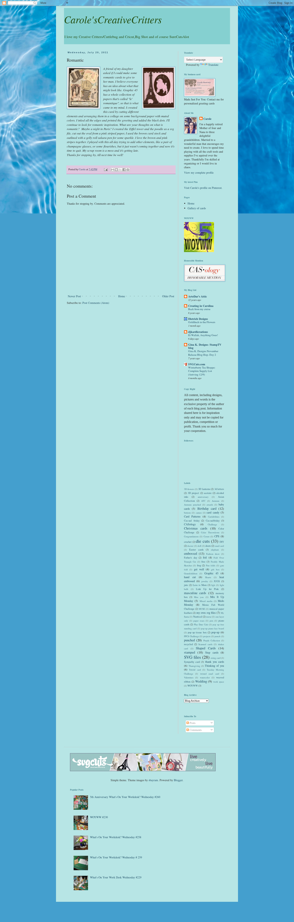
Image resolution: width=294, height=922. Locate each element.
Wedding (201, 681)
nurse (208, 616)
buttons (187, 512)
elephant (215, 549)
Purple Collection (211, 640)
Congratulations (191, 536)
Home (121, 296)
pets (211, 620)
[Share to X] (120, 170)
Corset (206, 536)
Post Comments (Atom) (95, 303)
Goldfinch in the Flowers (201, 322)
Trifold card (195, 669)
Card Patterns (192, 516)
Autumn (215, 500)
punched (189, 640)
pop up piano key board (212, 628)
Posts (192, 723)
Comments (195, 730)
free (203, 561)
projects (206, 636)
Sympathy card (192, 662)
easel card (219, 545)
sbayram (153, 780)
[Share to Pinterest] (128, 170)
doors (208, 546)
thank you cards (214, 662)
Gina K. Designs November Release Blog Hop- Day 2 (203, 352)
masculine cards (195, 593)
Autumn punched (192, 504)
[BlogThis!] (116, 170)
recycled (188, 644)
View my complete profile (199, 172)
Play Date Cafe (201, 624)
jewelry (204, 581)
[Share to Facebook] (124, 170)
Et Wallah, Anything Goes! (203, 335)
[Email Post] (105, 169)
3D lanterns (204, 489)
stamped (189, 652)
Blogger (178, 780)
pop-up (215, 632)
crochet (188, 542)
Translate (213, 65)
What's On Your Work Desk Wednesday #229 (115, 877)
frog (199, 565)
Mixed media (206, 601)
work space (218, 681)
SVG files (192, 657)
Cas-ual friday (192, 520)
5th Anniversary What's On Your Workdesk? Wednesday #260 (125, 797)
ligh (213, 585)
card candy (213, 512)
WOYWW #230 (99, 817)
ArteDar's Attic (197, 296)
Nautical (197, 616)
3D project (193, 493)
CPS (216, 536)
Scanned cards (205, 644)
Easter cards (196, 549)
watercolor (205, 677)
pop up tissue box (197, 632)
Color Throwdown (210, 532)
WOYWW (192, 685)
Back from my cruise (199, 309)
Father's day (190, 557)
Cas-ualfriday (213, 520)
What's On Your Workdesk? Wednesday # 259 (116, 857)
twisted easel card (209, 673)
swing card (216, 657)
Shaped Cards (206, 648)
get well (199, 569)
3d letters (219, 489)
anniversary (203, 496)
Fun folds (210, 565)
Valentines (188, 677)
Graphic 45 (211, 573)
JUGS (217, 581)
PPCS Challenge (191, 636)
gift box (215, 569)
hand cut (190, 577)
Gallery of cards (197, 208)
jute (186, 585)
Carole (207, 119)
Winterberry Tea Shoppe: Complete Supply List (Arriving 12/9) (201, 371)
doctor (190, 545)
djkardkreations (198, 332)
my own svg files (206, 613)
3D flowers (189, 489)
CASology (190, 524)
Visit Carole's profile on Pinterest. (203, 188)
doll (199, 545)
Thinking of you (214, 666)
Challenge (212, 524)
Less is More (200, 585)
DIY (222, 542)
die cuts (203, 541)
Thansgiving (194, 665)
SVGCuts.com (196, 364)
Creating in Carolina (200, 306)
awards (210, 504)
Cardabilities (213, 516)
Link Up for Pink (207, 589)
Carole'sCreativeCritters (113, 19)
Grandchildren (190, 573)
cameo (199, 512)
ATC (203, 500)
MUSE (202, 608)
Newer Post (74, 296)
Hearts (208, 577)
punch (217, 636)
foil (205, 557)
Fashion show (213, 553)
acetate (208, 493)
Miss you (199, 597)
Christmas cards (195, 528)
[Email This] (113, 170)
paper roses (198, 620)
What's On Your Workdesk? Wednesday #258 (115, 837)
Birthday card (206, 508)
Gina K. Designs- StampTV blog (204, 346)
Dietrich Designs (198, 319)
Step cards (211, 652)
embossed (190, 553)
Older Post (168, 296)
